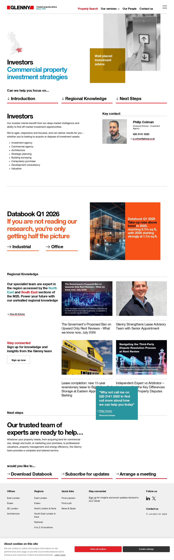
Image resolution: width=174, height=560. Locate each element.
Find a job (67, 503)
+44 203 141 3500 (158, 514)
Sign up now (19, 360)
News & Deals (69, 509)
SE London (12, 509)
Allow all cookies (98, 549)
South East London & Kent (44, 515)
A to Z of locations (43, 528)
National (38, 522)
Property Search (88, 8)
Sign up (92, 498)
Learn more (60, 554)
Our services (108, 8)
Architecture (13, 514)
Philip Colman (105, 410)
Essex (10, 503)
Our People (129, 8)
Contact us (146, 8)
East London (13, 498)
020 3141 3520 (141, 133)
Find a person (68, 498)
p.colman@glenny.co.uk (144, 138)
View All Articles (17, 313)
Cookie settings (146, 549)
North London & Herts (45, 509)
